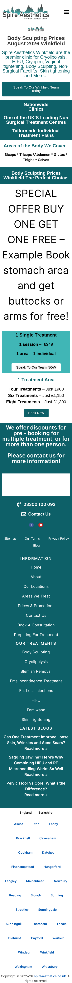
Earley (53, 824)
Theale (61, 924)
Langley (11, 881)
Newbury (60, 881)
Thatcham (39, 924)
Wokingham (23, 967)
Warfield (58, 938)
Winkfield (47, 952)
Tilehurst (14, 938)
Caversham (47, 838)
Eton (35, 824)
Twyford (37, 938)
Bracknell (23, 838)
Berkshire (45, 812)
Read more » (36, 748)
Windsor (24, 952)
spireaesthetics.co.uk (50, 976)
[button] (66, 12)
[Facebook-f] (31, 525)
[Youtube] (40, 525)
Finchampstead (22, 867)
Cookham (25, 852)
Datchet (48, 852)
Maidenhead (35, 881)
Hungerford (52, 867)
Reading (15, 895)
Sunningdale (47, 909)
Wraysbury (50, 967)
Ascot (18, 824)
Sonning (57, 895)
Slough (36, 895)
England (26, 812)
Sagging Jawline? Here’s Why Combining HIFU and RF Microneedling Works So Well (36, 763)
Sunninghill (14, 924)
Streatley (22, 909)
